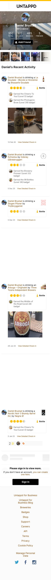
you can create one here (34, 473)
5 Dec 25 (11, 189)
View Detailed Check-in (27, 142)
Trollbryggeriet (15, 206)
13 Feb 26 (12, 142)
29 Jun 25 (12, 346)
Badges (25, 512)
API (25, 531)
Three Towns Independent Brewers (22, 288)
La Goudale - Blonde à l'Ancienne (23, 78)
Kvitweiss (12, 157)
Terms (25, 536)
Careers (25, 526)
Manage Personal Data (25, 554)
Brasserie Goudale (20, 82)
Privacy (25, 540)
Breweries (25, 507)
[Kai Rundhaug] (18, 443)
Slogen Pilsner (15, 203)
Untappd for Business (25, 495)
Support (25, 521)
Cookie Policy (25, 545)
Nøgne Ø (19, 416)
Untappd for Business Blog (25, 501)
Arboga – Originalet (17, 287)
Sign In (25, 481)
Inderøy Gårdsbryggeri (18, 158)
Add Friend (24, 42)
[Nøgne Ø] (23, 443)
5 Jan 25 (11, 436)
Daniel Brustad (15, 77)
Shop (25, 517)
